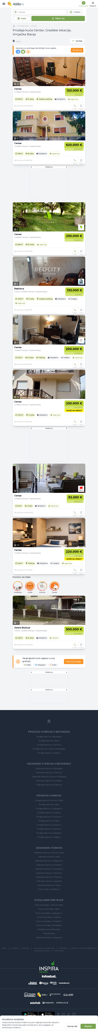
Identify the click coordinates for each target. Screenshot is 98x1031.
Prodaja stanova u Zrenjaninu (49, 817)
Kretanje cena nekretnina (49, 929)
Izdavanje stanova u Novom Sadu (49, 852)
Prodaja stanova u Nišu (49, 804)
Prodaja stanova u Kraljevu (49, 837)
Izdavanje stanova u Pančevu (49, 877)
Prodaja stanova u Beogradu (49, 737)
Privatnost (59, 951)
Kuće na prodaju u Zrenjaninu (49, 921)
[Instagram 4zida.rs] (63, 1014)
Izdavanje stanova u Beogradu (49, 768)
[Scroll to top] (49, 721)
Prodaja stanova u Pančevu (49, 829)
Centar (34, 26)
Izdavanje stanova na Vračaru (49, 781)
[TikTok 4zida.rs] (68, 1014)
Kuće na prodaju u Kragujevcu (49, 913)
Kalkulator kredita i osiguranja (49, 937)
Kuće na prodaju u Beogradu (49, 925)
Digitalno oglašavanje (44, 948)
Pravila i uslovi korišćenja (83, 948)
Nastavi (88, 1026)
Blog (4, 948)
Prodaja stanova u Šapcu (49, 821)
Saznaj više (72, 1026)
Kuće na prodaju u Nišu (49, 909)
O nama (14, 948)
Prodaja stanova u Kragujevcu (49, 808)
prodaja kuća (23, 26)
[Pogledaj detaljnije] (49, 71)
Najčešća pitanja (42, 951)
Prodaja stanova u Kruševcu (49, 825)
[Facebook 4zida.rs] (58, 1014)
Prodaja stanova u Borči (49, 741)
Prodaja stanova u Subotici (49, 813)
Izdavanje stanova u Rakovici (49, 785)
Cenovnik (63, 948)
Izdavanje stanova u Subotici (49, 865)
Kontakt (25, 948)
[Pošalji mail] (74, 1014)
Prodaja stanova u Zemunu (49, 745)
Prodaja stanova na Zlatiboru (49, 833)
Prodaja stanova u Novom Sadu (49, 800)
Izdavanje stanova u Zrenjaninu (49, 869)
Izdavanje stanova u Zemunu (49, 772)
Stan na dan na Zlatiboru (49, 889)
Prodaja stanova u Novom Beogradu (49, 749)
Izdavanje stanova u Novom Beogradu (49, 776)
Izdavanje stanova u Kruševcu (49, 873)
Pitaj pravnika (49, 933)
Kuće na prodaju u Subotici (49, 917)
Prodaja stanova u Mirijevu (49, 753)
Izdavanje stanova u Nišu (49, 857)
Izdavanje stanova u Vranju (49, 885)
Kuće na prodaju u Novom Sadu (49, 905)
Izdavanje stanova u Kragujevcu (49, 861)
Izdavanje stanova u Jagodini (49, 881)
